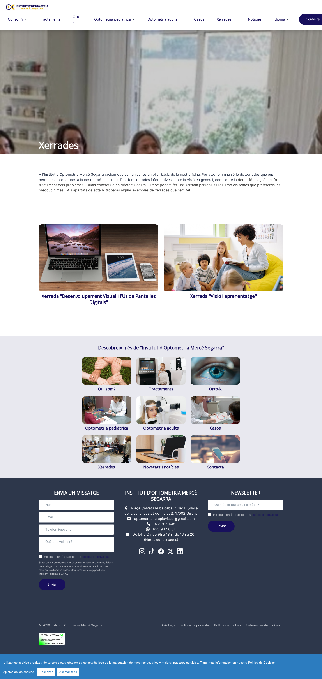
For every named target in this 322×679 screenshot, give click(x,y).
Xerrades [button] (224, 19)
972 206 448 (164, 524)
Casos (199, 19)
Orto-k (77, 19)
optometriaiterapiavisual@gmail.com (164, 518)
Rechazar (46, 672)
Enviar (52, 584)
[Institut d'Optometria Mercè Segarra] (27, 7)
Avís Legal (169, 625)
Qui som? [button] (15, 19)
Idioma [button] (279, 19)
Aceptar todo (68, 672)
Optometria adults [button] (162, 19)
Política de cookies (227, 625)
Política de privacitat (195, 625)
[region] (161, 666)
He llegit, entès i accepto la (77, 556)
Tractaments (50, 19)
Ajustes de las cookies (18, 672)
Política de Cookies (261, 662)
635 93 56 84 (164, 529)
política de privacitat (96, 556)
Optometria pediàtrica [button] (112, 19)
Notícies (255, 19)
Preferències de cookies (262, 625)
